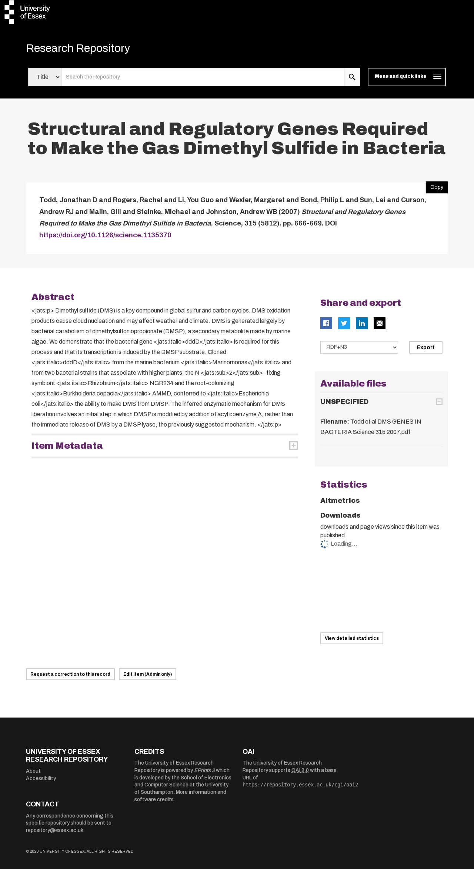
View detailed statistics (352, 638)
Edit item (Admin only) (147, 674)
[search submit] (352, 77)
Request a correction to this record (70, 674)
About (33, 771)
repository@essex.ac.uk (54, 830)
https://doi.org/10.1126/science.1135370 (105, 235)
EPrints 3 (204, 770)
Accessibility (41, 778)
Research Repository (78, 48)
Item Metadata (67, 446)
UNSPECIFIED (344, 401)
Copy (434, 185)
